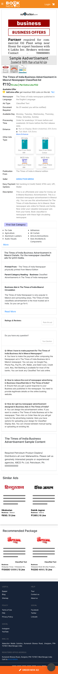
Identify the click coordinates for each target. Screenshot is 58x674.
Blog (3, 594)
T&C (53, 92)
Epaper (4, 591)
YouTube (5, 632)
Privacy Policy (7, 617)
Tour (32, 591)
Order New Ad (30, 670)
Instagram (5, 629)
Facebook (35, 610)
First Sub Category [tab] (15, 224)
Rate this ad (47, 322)
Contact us (35, 594)
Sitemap (5, 598)
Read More (10, 311)
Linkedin (34, 617)
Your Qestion (47, 341)
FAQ (3, 613)
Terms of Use (7, 610)
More (5, 244)
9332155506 (13, 659)
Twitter (33, 613)
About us (34, 598)
